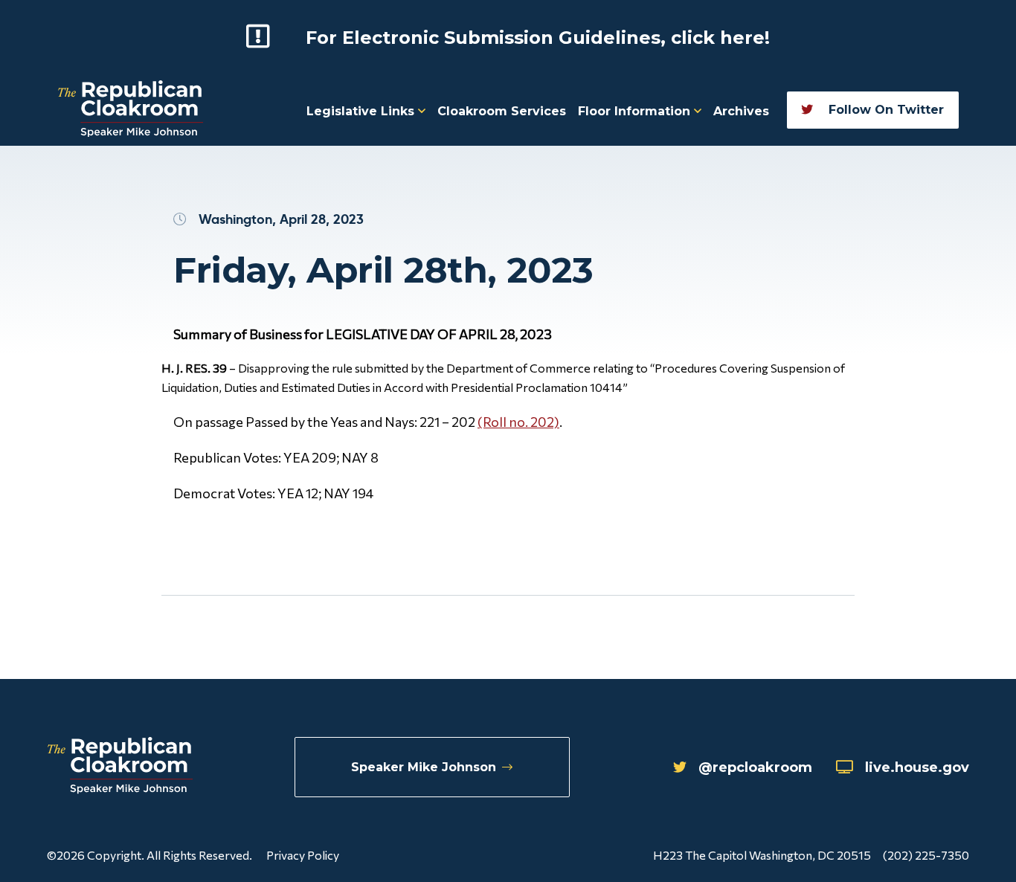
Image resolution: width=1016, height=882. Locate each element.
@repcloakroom (755, 767)
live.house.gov (917, 767)
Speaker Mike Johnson (423, 767)
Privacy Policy (302, 855)
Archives (741, 111)
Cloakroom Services (501, 111)
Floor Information (636, 111)
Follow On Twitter (884, 110)
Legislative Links (362, 111)
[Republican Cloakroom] (130, 110)
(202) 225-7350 (926, 855)
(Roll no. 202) (518, 421)
